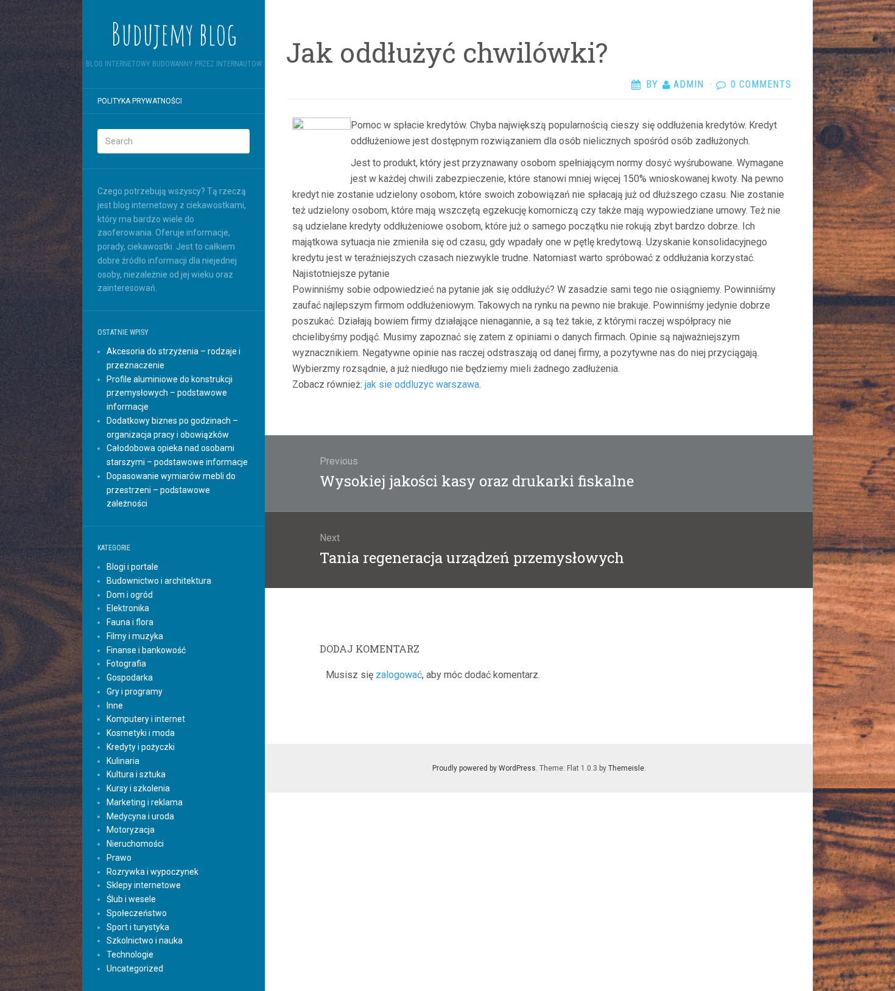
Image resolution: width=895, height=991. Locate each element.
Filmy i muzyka (135, 636)
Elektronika (128, 608)
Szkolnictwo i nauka (145, 940)
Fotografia (126, 663)
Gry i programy (135, 691)
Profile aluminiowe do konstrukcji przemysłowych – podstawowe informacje (170, 393)
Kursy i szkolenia (138, 788)
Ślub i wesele (131, 899)
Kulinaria (123, 761)
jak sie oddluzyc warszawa (422, 384)
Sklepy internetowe (144, 885)
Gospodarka (130, 677)
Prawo (119, 858)
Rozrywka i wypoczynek (152, 872)
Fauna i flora (130, 622)
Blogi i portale (132, 567)
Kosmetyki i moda (141, 733)
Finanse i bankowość (146, 650)
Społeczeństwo (137, 913)
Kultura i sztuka (136, 774)
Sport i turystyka (138, 927)
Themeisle (626, 768)
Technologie (130, 954)
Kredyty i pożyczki (141, 747)
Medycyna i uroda (140, 816)
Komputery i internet (146, 719)
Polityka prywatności (139, 101)
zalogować (399, 675)
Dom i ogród (130, 595)
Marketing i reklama (145, 802)
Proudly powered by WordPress (484, 768)
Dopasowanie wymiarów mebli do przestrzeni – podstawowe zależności (171, 490)
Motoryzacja (131, 830)
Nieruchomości (135, 844)
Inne (115, 705)
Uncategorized (135, 968)
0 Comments (761, 84)
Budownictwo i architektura (159, 581)
